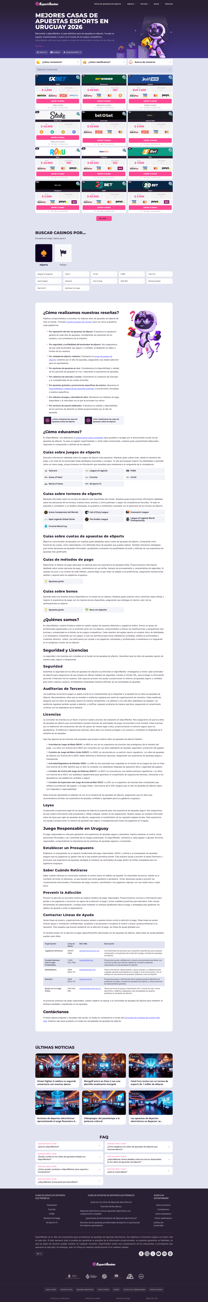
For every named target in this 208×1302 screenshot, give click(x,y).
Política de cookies (92, 1298)
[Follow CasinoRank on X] (152, 1253)
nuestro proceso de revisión (79, 322)
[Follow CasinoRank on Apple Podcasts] (170, 1253)
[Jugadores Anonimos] (104, 1276)
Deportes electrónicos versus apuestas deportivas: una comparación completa (105, 1212)
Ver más (102, 218)
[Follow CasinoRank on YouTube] (158, 1253)
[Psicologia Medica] (116, 1276)
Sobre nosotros (163, 1205)
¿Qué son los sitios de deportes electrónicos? (111, 1202)
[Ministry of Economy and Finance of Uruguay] (91, 1276)
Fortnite (52, 1209)
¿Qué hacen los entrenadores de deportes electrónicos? (111, 1218)
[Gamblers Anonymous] (130, 1276)
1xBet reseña (57, 105)
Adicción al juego (123, 1298)
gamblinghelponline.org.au (90, 988)
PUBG (52, 1213)
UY (38, 1253)
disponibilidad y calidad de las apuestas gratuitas (71, 388)
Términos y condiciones (59, 1298)
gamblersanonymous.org (89, 951)
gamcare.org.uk (85, 979)
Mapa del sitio (152, 1298)
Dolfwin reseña (150, 105)
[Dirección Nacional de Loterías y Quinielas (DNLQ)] (72, 1276)
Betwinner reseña (104, 105)
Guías (156, 4)
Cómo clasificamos (163, 1218)
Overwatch (52, 1205)
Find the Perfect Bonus (111, 1206)
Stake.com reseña (58, 141)
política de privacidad (158, 1224)
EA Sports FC (52, 1222)
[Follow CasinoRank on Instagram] (147, 1253)
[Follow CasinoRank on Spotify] (164, 1253)
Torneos (144, 4)
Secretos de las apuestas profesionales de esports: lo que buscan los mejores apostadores (110, 1224)
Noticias (169, 4)
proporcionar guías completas (89, 437)
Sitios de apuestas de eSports (107, 4)
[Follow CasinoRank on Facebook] (141, 1253)
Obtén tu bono (57, 101)
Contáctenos (163, 1209)
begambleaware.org (87, 970)
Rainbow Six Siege (52, 1218)
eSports (130, 4)
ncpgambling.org (86, 960)
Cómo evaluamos (163, 1213)
